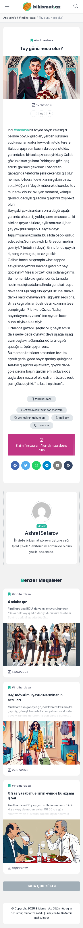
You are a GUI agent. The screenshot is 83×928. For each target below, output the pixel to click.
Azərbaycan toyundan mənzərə (43, 410)
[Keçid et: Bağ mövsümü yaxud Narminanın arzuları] (41, 711)
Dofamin (67, 913)
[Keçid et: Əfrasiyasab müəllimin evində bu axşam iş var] (41, 809)
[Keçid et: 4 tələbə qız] (41, 613)
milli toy (64, 417)
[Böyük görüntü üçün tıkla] (41, 77)
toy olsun (43, 425)
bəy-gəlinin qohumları (31, 417)
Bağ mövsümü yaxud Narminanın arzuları (35, 697)
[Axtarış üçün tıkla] (76, 6)
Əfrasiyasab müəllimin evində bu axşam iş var (41, 795)
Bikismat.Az (44, 908)
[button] (33, 113)
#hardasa (21, 130)
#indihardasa (43, 40)
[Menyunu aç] (7, 6)
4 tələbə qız (17, 602)
